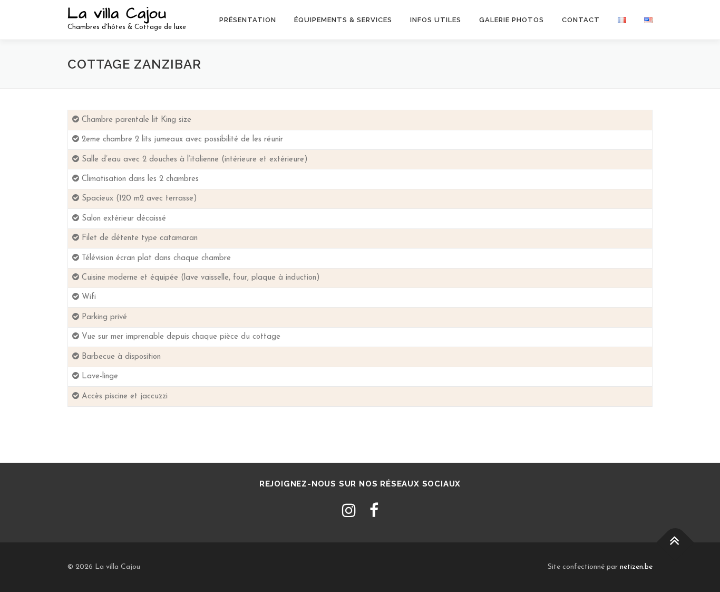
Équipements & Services (343, 20)
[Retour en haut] (675, 542)
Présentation (247, 20)
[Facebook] (373, 512)
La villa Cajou (117, 13)
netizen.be (636, 567)
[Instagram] (349, 512)
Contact (581, 20)
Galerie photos (511, 20)
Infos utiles (435, 20)
